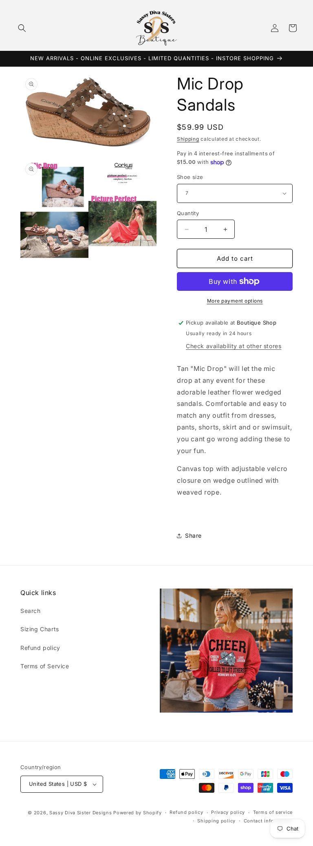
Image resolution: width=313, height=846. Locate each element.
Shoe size (190, 177)
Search (30, 610)
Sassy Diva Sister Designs (80, 812)
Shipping (188, 139)
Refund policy (40, 647)
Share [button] (193, 535)
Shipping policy (216, 821)
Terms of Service (44, 666)
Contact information (268, 821)
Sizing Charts (39, 629)
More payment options (235, 301)
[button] (22, 28)
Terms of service (273, 812)
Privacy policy (228, 812)
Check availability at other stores (233, 345)
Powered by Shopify (137, 812)
